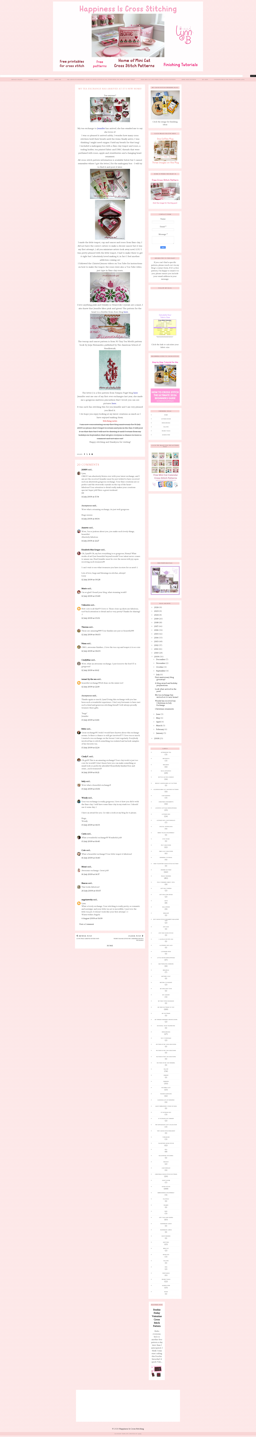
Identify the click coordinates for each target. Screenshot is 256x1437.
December (161, 659)
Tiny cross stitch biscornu (166, 1131)
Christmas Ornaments (166, 801)
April (158, 722)
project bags (166, 1279)
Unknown (86, 605)
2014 (156, 638)
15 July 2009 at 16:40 (91, 841)
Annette (85, 528)
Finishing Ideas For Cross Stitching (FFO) (229, 79)
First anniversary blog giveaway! (164, 678)
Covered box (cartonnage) (166, 820)
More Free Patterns (189, 79)
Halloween (166, 907)
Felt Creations (166, 845)
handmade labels (166, 1230)
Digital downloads (166, 826)
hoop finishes (166, 1236)
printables (166, 1273)
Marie (84, 588)
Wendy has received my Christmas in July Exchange (165, 703)
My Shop (205, 79)
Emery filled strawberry (166, 832)
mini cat (166, 1248)
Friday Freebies (166, 876)
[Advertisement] (165, 526)
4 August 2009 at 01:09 (92, 918)
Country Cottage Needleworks (166, 808)
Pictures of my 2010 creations (166, 1050)
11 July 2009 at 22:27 (90, 541)
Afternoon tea (166, 752)
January (159, 733)
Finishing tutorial (166, 857)
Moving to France (166, 982)
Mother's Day (166, 976)
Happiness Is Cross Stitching (131, 1429)
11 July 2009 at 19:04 (91, 519)
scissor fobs (166, 1285)
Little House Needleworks (166, 957)
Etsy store (166, 839)
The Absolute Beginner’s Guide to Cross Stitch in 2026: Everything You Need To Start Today (101, 79)
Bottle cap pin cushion (166, 777)
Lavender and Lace (166, 945)
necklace (166, 1254)
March (159, 725)
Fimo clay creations (166, 851)
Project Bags (166, 431)
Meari (84, 867)
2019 (156, 619)
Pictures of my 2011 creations (166, 1056)
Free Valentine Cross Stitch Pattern (166, 863)
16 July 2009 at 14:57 (91, 874)
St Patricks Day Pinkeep (166, 1118)
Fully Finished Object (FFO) (166, 882)
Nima (84, 643)
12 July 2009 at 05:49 (91, 596)
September (161, 671)
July (158, 675)
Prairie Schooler (166, 1093)
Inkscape (166, 913)
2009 (157, 657)
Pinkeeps (166, 1081)
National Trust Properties (166, 1025)
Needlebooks (166, 423)
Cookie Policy (33, 79)
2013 (156, 641)
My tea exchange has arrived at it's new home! (166, 696)
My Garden (166, 995)
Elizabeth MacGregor (91, 550)
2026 (156, 607)
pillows (166, 1260)
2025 (156, 611)
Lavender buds (166, 951)
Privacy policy (17, 79)
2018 (156, 622)
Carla (84, 834)
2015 (156, 634)
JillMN (84, 470)
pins (166, 1267)
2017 (156, 626)
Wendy (85, 798)
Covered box (166, 814)
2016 (156, 630)
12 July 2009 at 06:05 (91, 651)
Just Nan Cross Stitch (166, 933)
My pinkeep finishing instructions (166, 1019)
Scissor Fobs (166, 435)
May (158, 718)
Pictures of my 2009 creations (166, 1044)
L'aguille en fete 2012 (166, 939)
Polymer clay (166, 1087)
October (160, 667)
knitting (166, 1242)
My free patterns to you (166, 1007)
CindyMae (86, 660)
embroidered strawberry (166, 1192)
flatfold (166, 1199)
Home (46, 79)
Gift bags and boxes (166, 894)
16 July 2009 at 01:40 (91, 858)
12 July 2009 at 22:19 (90, 687)
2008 (156, 738)
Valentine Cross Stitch (166, 1143)
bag (166, 1149)
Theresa (85, 627)
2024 (156, 615)
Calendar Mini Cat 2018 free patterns (166, 789)
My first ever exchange (166, 1001)
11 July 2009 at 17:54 (90, 497)
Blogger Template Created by (128, 1433)
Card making (166, 795)
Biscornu (166, 764)
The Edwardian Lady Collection (166, 1124)
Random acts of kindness (166, 1100)
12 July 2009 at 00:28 (91, 580)
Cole (84, 850)
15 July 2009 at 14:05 (91, 825)
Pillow (166, 1069)
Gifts (166, 900)
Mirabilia (166, 970)
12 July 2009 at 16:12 (90, 670)
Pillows (166, 427)
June (158, 714)
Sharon (85, 883)
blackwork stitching (166, 1155)
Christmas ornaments (164, 709)
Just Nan (166, 926)
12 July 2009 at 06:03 (91, 635)
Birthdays (166, 758)
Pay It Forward (166, 1038)
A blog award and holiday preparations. (166, 684)
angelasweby (87, 900)
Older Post (129, 938)
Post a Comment (87, 924)
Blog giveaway (166, 771)
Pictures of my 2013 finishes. (166, 1063)
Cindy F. (85, 756)
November (161, 663)
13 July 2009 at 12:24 (90, 748)
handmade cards (166, 1223)
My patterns (166, 1013)
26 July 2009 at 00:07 (91, 891)
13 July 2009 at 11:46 (90, 720)
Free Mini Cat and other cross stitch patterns (158, 79)
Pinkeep (166, 1075)
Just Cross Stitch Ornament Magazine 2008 (166, 920)
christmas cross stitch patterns (166, 1174)
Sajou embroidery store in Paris (166, 1106)
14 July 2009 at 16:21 (90, 772)
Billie (84, 729)
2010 (156, 653)
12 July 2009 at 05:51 (91, 618)
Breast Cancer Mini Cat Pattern (166, 783)
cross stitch (166, 1186)
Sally (84, 781)
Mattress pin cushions (166, 964)
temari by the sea (89, 679)
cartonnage (166, 1168)
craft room (166, 1180)
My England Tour (166, 988)
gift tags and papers (166, 1217)
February (160, 729)
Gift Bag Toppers (166, 888)
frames (166, 1205)
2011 (156, 649)
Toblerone (166, 1137)
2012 (156, 645)
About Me (57, 79)
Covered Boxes (166, 419)
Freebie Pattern (166, 870)
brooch (166, 1161)
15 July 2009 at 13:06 (91, 789)
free (166, 1211)
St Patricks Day (166, 1112)
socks (166, 1291)
